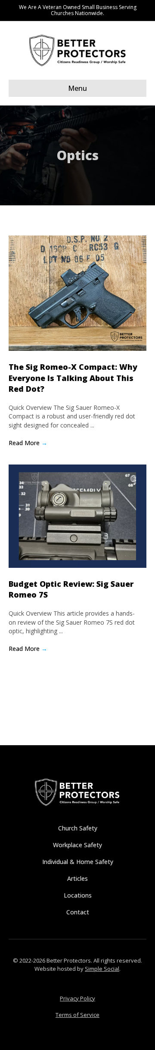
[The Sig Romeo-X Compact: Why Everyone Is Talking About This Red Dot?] (77, 292)
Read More (28, 443)
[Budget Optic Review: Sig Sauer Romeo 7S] (77, 515)
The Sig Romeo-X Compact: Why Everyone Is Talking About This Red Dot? (73, 377)
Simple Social (102, 969)
